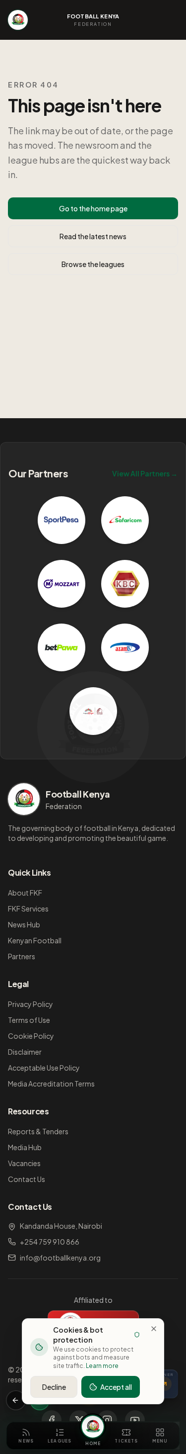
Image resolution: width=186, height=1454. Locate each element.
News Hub (24, 924)
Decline (54, 1386)
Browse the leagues (93, 264)
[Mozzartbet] (61, 584)
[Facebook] (52, 1420)
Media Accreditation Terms (51, 1083)
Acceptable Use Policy (44, 1067)
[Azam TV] (125, 647)
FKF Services (28, 908)
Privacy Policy (30, 1004)
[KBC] (125, 584)
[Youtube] (135, 1420)
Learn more (102, 1365)
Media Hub (25, 1147)
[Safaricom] (125, 520)
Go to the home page (93, 208)
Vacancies (24, 1163)
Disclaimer (25, 1051)
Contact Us (26, 1179)
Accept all (116, 1386)
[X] (79, 1420)
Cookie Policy (31, 1035)
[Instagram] (107, 1420)
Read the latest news (93, 236)
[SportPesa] (61, 520)
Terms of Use (29, 1019)
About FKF (25, 892)
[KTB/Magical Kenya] (93, 711)
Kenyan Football (35, 940)
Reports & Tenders (38, 1131)
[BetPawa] (61, 647)
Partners (21, 956)
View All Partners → (145, 473)
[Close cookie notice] (154, 1329)
